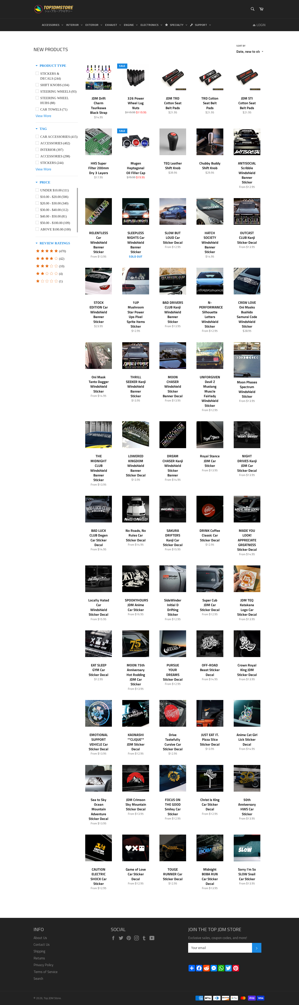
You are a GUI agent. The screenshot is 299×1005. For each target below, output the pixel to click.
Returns (39, 958)
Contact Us (42, 944)
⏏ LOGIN (259, 24)
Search (38, 978)
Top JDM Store (52, 998)
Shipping (39, 951)
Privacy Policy (43, 965)
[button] (51, 66)
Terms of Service (46, 971)
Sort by (241, 46)
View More (43, 115)
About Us (40, 937)
